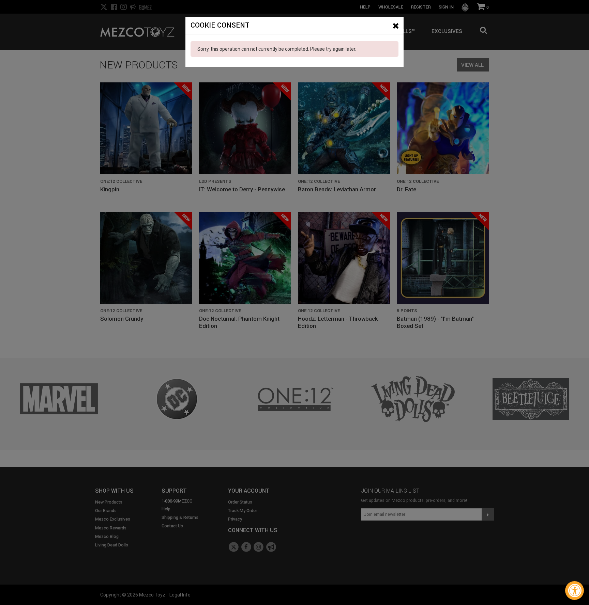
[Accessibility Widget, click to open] (574, 590)
